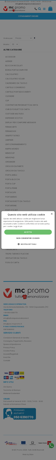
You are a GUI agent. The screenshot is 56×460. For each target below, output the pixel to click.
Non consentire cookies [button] (28, 238)
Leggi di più (17, 226)
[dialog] (28, 230)
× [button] (52, 214)
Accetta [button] (28, 232)
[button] (28, 244)
